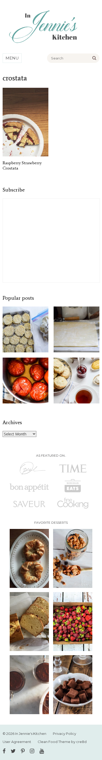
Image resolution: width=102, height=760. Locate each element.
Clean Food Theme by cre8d (62, 742)
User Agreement (17, 742)
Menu (12, 58)
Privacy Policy (64, 733)
